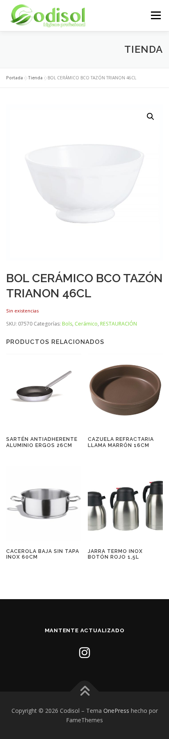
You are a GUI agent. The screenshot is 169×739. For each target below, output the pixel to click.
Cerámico (86, 323)
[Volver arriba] (84, 691)
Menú (155, 15)
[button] (150, 116)
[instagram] (84, 652)
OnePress (116, 710)
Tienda (35, 78)
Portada (14, 78)
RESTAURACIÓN (118, 323)
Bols (67, 323)
